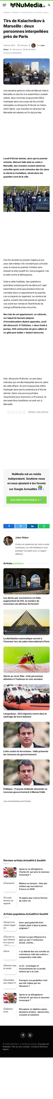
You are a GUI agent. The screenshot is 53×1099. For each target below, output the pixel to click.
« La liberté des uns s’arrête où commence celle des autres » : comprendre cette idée (34, 954)
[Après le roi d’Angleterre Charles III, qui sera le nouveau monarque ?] (10, 872)
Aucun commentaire (14, 53)
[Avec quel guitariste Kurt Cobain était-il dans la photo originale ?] (10, 926)
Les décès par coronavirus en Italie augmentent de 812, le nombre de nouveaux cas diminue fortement (22, 601)
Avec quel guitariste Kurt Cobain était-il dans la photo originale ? (33, 925)
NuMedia (6, 12)
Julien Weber (22, 537)
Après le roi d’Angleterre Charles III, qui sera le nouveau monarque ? (34, 872)
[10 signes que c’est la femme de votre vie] (10, 901)
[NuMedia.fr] (27, 5)
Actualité (15, 12)
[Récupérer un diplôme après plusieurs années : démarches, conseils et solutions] (10, 1012)
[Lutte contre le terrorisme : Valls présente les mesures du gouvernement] (26, 735)
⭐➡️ (26, 500)
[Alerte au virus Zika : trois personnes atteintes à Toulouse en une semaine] (26, 659)
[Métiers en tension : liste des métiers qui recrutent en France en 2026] (10, 887)
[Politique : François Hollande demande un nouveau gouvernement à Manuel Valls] (26, 772)
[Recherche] (48, 5)
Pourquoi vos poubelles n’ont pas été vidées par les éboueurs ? (33, 983)
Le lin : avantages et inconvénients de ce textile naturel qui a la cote (32, 969)
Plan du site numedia (20, 1046)
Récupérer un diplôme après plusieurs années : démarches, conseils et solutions (34, 1012)
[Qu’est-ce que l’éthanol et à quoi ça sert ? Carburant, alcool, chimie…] (10, 940)
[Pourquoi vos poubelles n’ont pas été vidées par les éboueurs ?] (10, 984)
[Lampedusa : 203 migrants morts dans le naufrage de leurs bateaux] (26, 697)
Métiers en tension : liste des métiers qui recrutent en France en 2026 (33, 886)
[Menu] (4, 5)
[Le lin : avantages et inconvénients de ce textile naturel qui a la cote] (10, 969)
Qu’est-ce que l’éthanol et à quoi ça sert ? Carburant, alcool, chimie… (32, 940)
